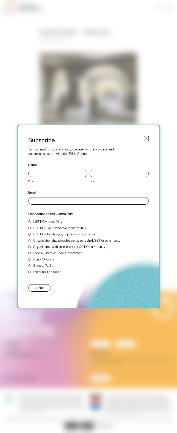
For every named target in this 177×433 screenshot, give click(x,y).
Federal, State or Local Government (58, 253)
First (31, 181)
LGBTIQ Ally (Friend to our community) (60, 228)
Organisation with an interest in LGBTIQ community (69, 246)
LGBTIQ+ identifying (47, 221)
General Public (43, 265)
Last (92, 181)
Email (32, 192)
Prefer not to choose (47, 272)
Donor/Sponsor (44, 259)
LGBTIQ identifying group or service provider (64, 234)
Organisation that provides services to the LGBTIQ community (76, 240)
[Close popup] (146, 138)
